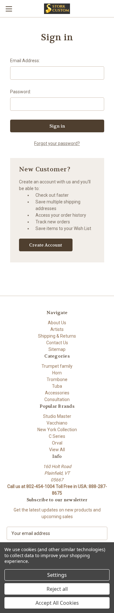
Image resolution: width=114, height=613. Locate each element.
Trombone (57, 379)
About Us (57, 322)
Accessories (57, 392)
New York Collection (57, 429)
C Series (57, 436)
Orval (57, 442)
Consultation (57, 399)
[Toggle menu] (8, 8)
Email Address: (25, 60)
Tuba (57, 386)
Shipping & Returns (57, 336)
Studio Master (57, 416)
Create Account (45, 245)
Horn (57, 372)
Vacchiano (57, 422)
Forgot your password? (57, 143)
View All (57, 449)
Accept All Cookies (57, 602)
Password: (20, 91)
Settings (57, 574)
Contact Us (57, 342)
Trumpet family (57, 366)
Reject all (57, 588)
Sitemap (57, 349)
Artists (57, 329)
